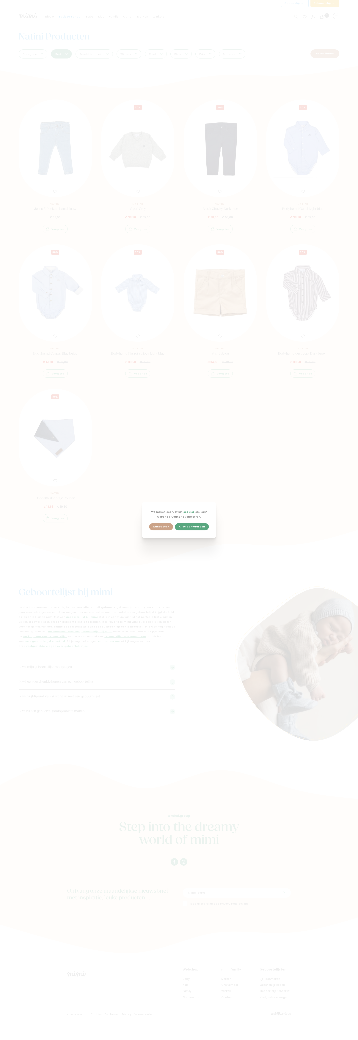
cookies (188, 512)
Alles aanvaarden (192, 527)
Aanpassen (161, 527)
